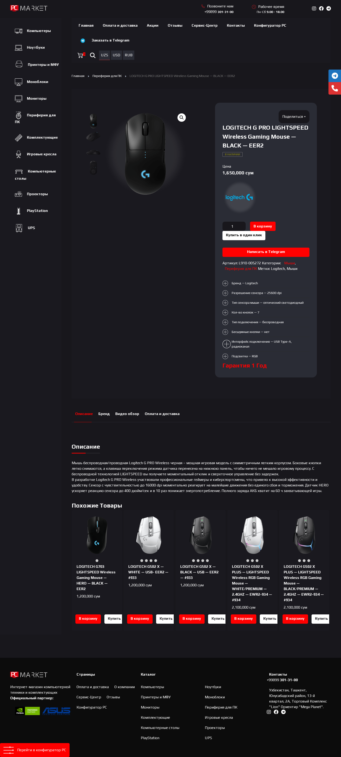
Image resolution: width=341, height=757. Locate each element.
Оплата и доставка (120, 25)
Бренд (104, 414)
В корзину (263, 226)
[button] (181, 117)
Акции (152, 25)
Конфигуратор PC (270, 25)
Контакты (236, 25)
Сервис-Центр (205, 25)
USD (116, 55)
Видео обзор (127, 414)
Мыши (289, 263)
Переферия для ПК (107, 76)
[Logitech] (239, 197)
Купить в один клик (244, 235)
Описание (84, 414)
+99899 (218, 12)
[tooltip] (334, 76)
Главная (86, 25)
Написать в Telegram (266, 251)
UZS (104, 55)
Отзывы (175, 25)
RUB (128, 55)
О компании (124, 687)
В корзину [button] (88, 618)
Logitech (278, 268)
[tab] (84, 414)
